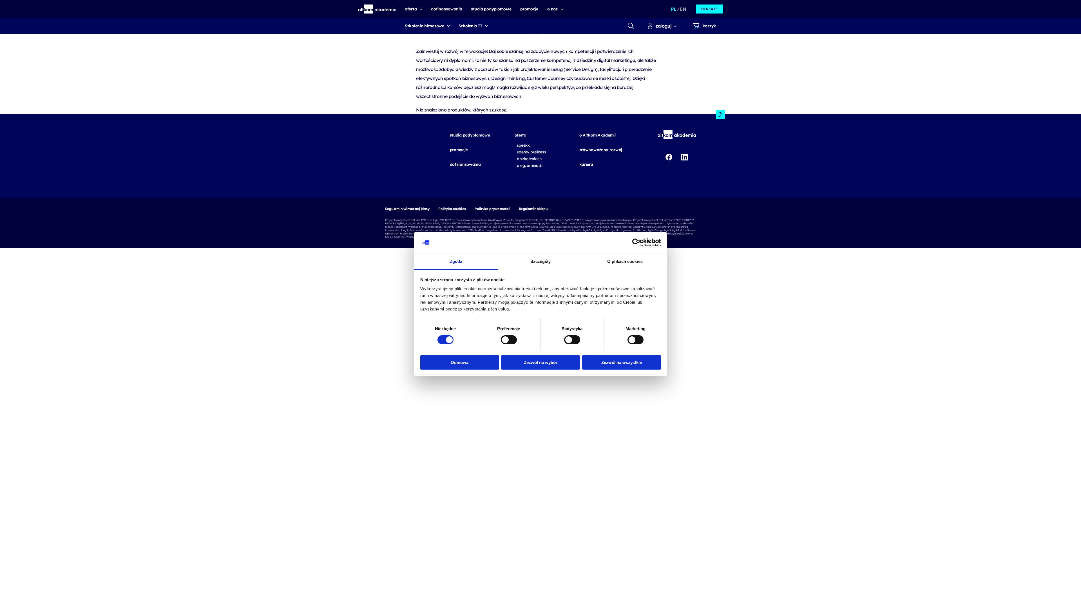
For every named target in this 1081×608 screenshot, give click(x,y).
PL (673, 9)
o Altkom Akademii (597, 135)
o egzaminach (530, 165)
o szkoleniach (529, 158)
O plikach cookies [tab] (625, 261)
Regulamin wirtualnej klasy (407, 209)
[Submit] (630, 26)
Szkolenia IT (471, 25)
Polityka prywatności (492, 209)
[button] (377, 9)
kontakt (709, 9)
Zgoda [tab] (456, 261)
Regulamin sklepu (533, 209)
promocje (459, 149)
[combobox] (630, 26)
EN (683, 9)
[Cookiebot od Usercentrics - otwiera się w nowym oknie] (636, 242)
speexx (523, 145)
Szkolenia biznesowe (424, 25)
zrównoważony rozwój (600, 149)
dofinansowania (465, 164)
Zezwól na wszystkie (621, 362)
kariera (586, 164)
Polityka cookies (452, 209)
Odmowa (459, 362)
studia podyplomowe (470, 135)
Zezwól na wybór (540, 362)
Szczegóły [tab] (540, 261)
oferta (520, 135)
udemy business (531, 152)
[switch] (509, 339)
